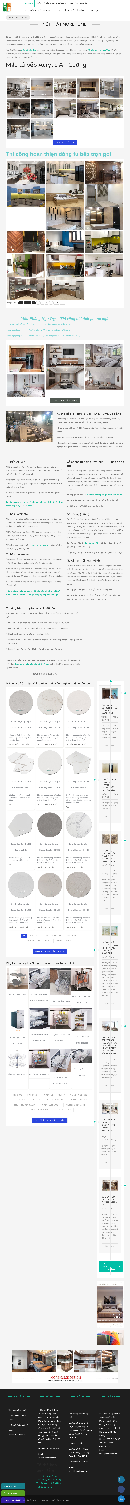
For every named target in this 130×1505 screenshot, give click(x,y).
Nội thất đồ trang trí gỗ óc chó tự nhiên (103, 494)
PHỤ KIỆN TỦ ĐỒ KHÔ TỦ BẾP (53, 1095)
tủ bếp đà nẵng (29, 1500)
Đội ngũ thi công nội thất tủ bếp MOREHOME (110, 709)
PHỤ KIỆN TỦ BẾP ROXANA (24, 1105)
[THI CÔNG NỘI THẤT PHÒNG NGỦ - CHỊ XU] (104, 218)
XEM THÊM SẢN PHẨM (65, 400)
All (24, 936)
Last (62, 303)
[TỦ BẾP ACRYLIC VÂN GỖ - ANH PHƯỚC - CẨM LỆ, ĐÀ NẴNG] (65, 288)
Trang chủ (15, 17)
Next (56, 303)
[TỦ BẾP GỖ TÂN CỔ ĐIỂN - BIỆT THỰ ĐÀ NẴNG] (18, 129)
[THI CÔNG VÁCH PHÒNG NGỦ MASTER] (26, 241)
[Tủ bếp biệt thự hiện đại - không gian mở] (111, 108)
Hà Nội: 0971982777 (11, 1486)
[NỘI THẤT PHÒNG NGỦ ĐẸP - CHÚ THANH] (65, 218)
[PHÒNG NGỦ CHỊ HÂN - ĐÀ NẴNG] (65, 241)
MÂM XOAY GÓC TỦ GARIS (17, 1074)
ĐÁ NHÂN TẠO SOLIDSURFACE (38, 941)
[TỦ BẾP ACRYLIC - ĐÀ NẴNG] (42, 88)
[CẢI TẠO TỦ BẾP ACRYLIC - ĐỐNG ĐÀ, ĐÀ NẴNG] (104, 241)
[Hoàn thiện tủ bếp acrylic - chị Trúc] (26, 195)
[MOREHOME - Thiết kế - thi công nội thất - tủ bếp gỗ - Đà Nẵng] (7, 7)
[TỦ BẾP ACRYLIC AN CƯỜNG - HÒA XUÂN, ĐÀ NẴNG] (26, 265)
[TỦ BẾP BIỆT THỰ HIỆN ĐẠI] (65, 88)
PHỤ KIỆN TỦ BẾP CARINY (38, 1110)
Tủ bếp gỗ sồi (91, 543)
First (115, 1264)
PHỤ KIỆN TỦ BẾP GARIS (62, 1110)
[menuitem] (29, 3)
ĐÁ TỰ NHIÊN (71, 936)
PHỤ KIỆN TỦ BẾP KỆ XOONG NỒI (51, 1100)
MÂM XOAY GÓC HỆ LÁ (17, 995)
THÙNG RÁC (17, 1095)
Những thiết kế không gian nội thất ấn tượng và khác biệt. (110, 948)
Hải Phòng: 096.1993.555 (13, 1493)
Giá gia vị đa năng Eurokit (60, 1001)
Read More (109, 746)
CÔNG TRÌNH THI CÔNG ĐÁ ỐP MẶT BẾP (45, 936)
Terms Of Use (63, 1500)
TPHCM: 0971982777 (11, 1500)
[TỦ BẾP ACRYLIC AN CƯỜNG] (65, 108)
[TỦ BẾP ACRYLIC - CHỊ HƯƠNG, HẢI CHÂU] (26, 288)
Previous (105, 1266)
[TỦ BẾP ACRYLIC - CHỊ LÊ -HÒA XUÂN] (111, 88)
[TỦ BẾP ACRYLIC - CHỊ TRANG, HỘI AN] (65, 265)
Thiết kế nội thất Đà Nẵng (48, 1479)
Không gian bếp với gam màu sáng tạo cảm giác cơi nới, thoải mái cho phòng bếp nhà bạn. (110, 1045)
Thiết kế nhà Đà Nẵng (46, 1475)
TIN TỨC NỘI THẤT (108, 865)
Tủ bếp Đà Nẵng (44, 1487)
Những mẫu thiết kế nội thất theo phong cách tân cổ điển (109, 856)
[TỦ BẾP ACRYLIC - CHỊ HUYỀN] (42, 129)
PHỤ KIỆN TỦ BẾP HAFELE (75, 1105)
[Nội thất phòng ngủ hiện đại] (104, 195)
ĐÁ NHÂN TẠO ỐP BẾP (20, 744)
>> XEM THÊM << (65, 142)
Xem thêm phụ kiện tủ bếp (50, 1120)
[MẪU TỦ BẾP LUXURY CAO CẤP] (18, 88)
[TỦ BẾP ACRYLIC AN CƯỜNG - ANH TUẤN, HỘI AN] (104, 265)
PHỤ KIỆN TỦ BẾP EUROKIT (50, 1105)
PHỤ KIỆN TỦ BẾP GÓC (78, 1095)
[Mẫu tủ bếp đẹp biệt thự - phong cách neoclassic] (88, 108)
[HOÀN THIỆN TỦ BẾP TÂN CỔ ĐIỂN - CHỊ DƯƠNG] (65, 172)
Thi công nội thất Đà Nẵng (48, 1483)
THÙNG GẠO (32, 1095)
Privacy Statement (47, 1500)
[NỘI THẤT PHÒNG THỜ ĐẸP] (104, 172)
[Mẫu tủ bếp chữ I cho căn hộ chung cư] (88, 88)
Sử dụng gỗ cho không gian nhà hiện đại (109, 1201)
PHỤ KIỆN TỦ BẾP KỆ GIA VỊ (23, 1100)
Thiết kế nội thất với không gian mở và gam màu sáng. (108, 1125)
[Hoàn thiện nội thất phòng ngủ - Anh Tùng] (65, 195)
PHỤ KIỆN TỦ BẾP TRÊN (78, 1100)
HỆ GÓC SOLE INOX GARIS (39, 1074)
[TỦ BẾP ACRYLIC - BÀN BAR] (18, 108)
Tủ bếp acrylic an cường (17, 502)
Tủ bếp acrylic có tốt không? (43, 502)
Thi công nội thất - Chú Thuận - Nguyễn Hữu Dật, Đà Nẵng (109, 785)
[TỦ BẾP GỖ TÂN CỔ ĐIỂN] (26, 172)
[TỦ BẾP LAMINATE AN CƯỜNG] (42, 108)
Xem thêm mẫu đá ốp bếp (49, 951)
